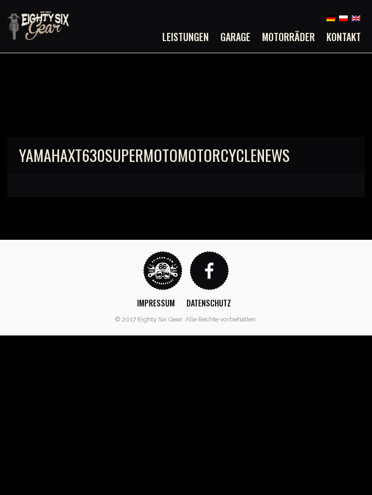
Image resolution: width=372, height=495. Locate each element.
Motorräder (288, 37)
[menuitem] (188, 37)
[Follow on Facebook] (209, 270)
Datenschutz (208, 303)
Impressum (156, 303)
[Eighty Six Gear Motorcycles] (38, 24)
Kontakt (343, 37)
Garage (235, 37)
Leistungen (185, 37)
